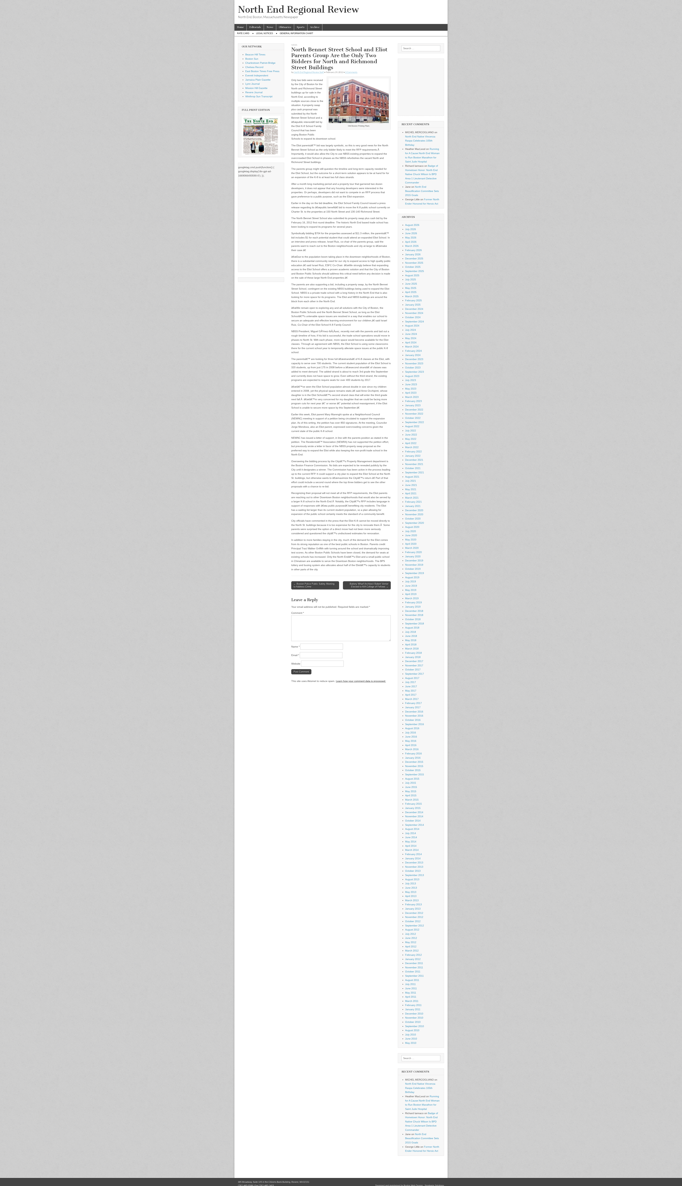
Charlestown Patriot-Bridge (260, 62)
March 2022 (412, 447)
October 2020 (413, 518)
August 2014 (412, 829)
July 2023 (410, 380)
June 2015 (411, 787)
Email (295, 655)
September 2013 (414, 875)
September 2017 (414, 673)
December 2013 (414, 862)
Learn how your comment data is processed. (361, 681)
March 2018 (412, 648)
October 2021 (413, 468)
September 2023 (414, 371)
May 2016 (410, 740)
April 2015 (410, 795)
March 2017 (412, 699)
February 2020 (413, 552)
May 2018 (410, 640)
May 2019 (410, 590)
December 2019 (414, 560)
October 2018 (413, 619)
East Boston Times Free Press (262, 71)
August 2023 (412, 376)
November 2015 (414, 766)
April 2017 (410, 694)
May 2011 (410, 992)
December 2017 (414, 661)
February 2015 (413, 803)
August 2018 (412, 627)
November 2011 (414, 967)
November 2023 (414, 363)
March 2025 (412, 296)
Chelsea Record (254, 67)
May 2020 (410, 539)
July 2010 (410, 1034)
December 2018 (414, 611)
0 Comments (351, 72)
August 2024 (412, 325)
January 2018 (413, 657)
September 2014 (414, 824)
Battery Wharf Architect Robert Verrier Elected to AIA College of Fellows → (369, 585)
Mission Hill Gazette (256, 88)
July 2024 (410, 329)
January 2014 (413, 858)
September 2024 (414, 321)
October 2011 (412, 971)
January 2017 (413, 707)
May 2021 (410, 489)
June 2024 (411, 334)
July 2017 (410, 682)
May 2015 (410, 791)
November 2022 (414, 413)
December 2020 (414, 510)
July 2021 (410, 480)
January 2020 (413, 556)
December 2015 (414, 761)
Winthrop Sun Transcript (258, 96)
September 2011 (414, 975)
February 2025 (413, 300)
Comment (297, 612)
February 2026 (413, 250)
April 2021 (410, 493)
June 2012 (411, 938)
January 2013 (413, 908)
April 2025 (410, 292)
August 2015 (412, 778)
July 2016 (410, 732)
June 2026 (411, 233)
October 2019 (413, 568)
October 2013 (413, 870)
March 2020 (412, 547)
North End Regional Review (298, 9)
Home (240, 27)
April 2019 (410, 594)
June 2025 (411, 283)
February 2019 (413, 602)
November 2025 (414, 262)
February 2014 (413, 854)
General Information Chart (296, 33)
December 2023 (414, 359)
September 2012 (414, 925)
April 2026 (410, 241)
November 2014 (414, 816)
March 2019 (412, 598)
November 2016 (414, 715)
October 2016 (413, 720)
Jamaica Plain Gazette (257, 79)
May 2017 (410, 690)
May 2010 (410, 1042)
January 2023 (413, 405)
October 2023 (413, 367)
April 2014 (410, 845)
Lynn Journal (252, 83)
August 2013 (412, 879)
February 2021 (413, 501)
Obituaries (285, 27)
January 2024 (413, 355)
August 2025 (412, 275)
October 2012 (413, 921)
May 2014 (410, 841)
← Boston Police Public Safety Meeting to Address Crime (314, 585)
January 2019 (413, 606)
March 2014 (412, 849)
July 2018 (410, 631)
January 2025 (413, 304)
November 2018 (414, 615)
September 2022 (414, 422)
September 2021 (414, 472)
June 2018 (411, 636)
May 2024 (410, 338)
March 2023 (412, 397)
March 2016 (412, 749)
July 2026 (410, 229)
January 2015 (413, 808)
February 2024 (413, 350)
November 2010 (414, 1017)
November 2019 (414, 564)
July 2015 (410, 782)
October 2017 (413, 669)
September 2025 (414, 271)
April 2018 (410, 644)
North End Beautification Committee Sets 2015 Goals (422, 191)
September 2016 (414, 724)
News (270, 27)
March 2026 (412, 245)
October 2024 (413, 317)
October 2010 (413, 1022)
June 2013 (411, 887)
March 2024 (412, 346)
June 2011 (411, 988)
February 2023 (413, 401)
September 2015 (414, 774)
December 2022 (414, 409)
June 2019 (411, 585)
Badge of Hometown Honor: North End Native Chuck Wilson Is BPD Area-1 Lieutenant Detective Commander (421, 174)
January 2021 (413, 506)
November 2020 (414, 514)
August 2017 (412, 678)
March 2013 (412, 900)
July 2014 (410, 833)
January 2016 (413, 757)
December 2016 (414, 711)
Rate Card (243, 33)
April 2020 (410, 543)
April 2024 (410, 342)
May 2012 (410, 942)
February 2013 (413, 904)
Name (295, 646)
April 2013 (410, 896)
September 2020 (414, 522)
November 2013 (414, 866)
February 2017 (413, 703)
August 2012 (412, 929)
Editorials (255, 27)
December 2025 (414, 258)
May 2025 (410, 288)
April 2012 (410, 946)
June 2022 (411, 434)
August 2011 (412, 980)
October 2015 (413, 770)
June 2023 (411, 384)
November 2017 (414, 665)
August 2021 (412, 476)
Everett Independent (256, 75)
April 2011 (410, 996)
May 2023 (410, 388)
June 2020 (411, 535)
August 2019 (412, 577)
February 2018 (413, 652)
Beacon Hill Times (255, 54)
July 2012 (410, 933)
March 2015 (412, 799)
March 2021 (412, 497)
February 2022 (413, 451)
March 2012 (412, 950)
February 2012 (413, 954)
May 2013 (410, 892)
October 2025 (413, 266)
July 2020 (410, 531)
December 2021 (414, 459)
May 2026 (410, 237)
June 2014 (411, 837)
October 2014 (413, 820)
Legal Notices (264, 33)
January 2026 (413, 254)
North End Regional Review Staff (309, 72)
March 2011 (411, 1001)
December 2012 (414, 913)
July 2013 (410, 883)
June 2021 (411, 485)
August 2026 (412, 225)
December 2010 (414, 1013)
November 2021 (414, 464)
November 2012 (414, 917)
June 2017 (411, 686)
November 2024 (414, 313)
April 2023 (410, 392)
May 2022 (410, 438)
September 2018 (414, 623)
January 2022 (413, 455)
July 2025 (410, 279)
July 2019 (410, 581)
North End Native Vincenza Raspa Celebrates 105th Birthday (420, 140)
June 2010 (411, 1038)
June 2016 (411, 736)
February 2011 (413, 1005)
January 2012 (413, 959)
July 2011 (410, 984)
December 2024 (414, 309)
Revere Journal (253, 92)
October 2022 (413, 418)
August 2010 (412, 1030)
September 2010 (414, 1026)
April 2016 (410, 745)
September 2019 (414, 573)
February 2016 (413, 753)
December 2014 (414, 812)
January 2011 (412, 1009)
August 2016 (412, 728)
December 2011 (414, 963)
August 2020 (412, 527)
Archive (315, 27)
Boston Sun (251, 58)
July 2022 (410, 430)
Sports (301, 27)
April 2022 (410, 443)
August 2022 (412, 426)
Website (295, 663)
